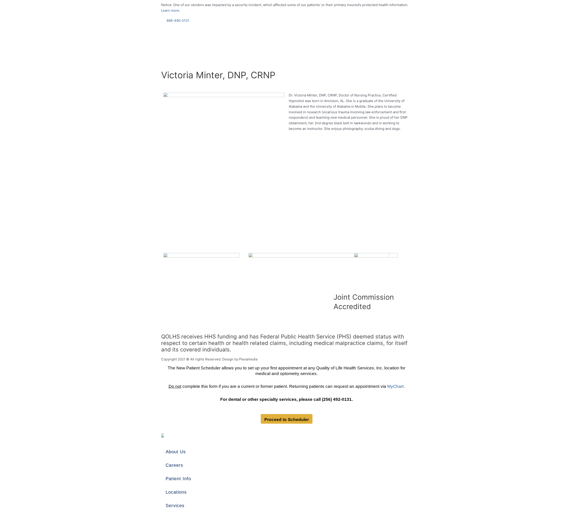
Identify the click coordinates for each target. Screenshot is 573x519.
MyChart (395, 386)
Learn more (170, 10)
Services (175, 505)
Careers (174, 465)
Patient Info (178, 478)
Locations (176, 492)
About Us (176, 451)
